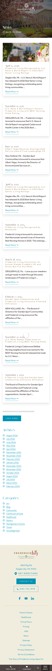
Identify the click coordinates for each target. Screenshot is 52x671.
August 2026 (12, 435)
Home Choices (26, 612)
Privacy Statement (26, 649)
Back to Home (13, 32)
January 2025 (12, 462)
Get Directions (28, 573)
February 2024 (13, 486)
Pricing (26, 626)
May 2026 (10, 445)
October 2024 (12, 472)
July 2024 (10, 479)
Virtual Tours (26, 621)
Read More (10, 91)
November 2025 (13, 455)
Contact (27, 669)
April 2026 (11, 449)
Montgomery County (15, 524)
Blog (8, 507)
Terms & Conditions (26, 654)
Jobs (26, 631)
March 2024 (11, 483)
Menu (45, 669)
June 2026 (11, 442)
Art (7, 503)
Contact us (26, 581)
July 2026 (10, 439)
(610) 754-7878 (27, 589)
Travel (9, 527)
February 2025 (13, 459)
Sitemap (26, 640)
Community (11, 510)
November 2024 (13, 469)
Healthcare (11, 517)
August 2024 (12, 476)
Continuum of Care (14, 513)
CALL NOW (11, 669)
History (9, 520)
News (26, 635)
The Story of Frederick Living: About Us (26, 659)
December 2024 (13, 466)
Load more (12, 418)
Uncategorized (13, 530)
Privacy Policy (26, 645)
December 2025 (13, 452)
